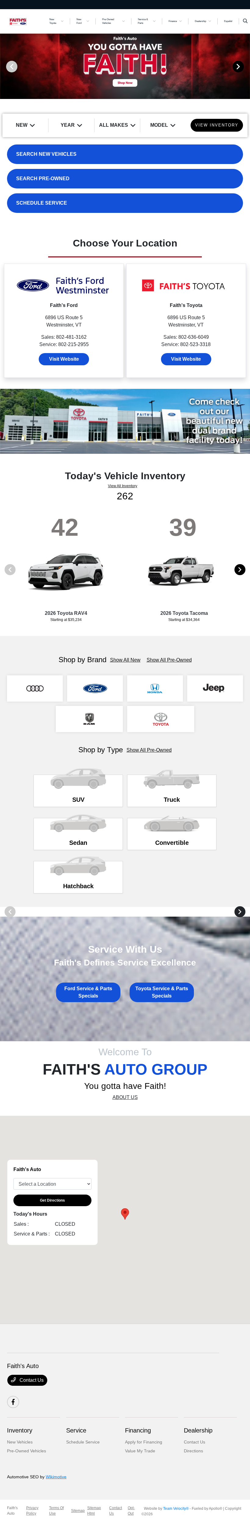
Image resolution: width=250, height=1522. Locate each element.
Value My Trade (140, 1450)
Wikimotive (56, 1476)
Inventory (19, 1430)
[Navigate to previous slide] (4, 66)
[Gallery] (125, 66)
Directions (193, 1450)
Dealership (198, 1430)
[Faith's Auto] (23, 21)
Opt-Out (131, 1511)
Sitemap (78, 1511)
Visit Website (64, 359)
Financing (138, 1430)
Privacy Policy (32, 1511)
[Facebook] (13, 1402)
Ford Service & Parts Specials (88, 992)
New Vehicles (20, 1442)
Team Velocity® (176, 1508)
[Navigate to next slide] (245, 66)
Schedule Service (83, 1442)
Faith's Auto (12, 1511)
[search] (245, 21)
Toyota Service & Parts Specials (161, 992)
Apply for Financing (143, 1442)
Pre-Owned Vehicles (26, 1450)
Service (76, 1430)
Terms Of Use (56, 1511)
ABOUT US (125, 1097)
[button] (125, 1214)
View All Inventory (122, 486)
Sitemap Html (94, 1511)
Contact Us (31, 1380)
